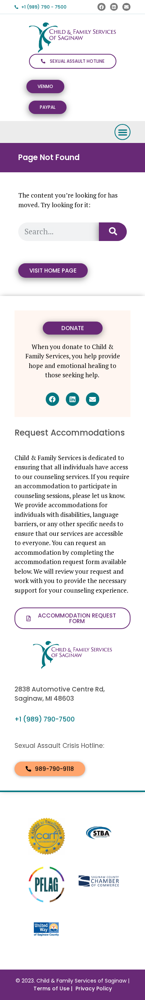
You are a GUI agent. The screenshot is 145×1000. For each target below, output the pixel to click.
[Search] (113, 231)
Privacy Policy (93, 988)
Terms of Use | (53, 988)
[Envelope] (126, 7)
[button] (122, 132)
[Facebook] (101, 7)
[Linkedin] (114, 7)
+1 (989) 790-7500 (44, 719)
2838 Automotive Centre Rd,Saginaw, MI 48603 (59, 694)
